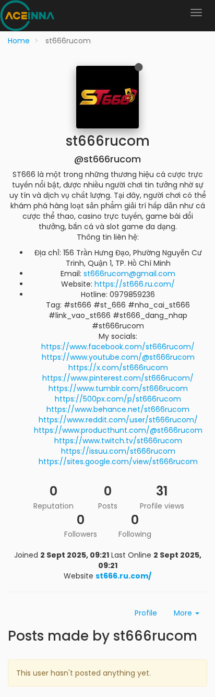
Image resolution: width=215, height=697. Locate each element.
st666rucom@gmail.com (129, 273)
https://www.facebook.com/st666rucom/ (118, 346)
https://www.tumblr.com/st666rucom (118, 388)
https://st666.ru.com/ (134, 284)
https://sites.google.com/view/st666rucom (118, 461)
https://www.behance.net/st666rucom (117, 409)
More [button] (184, 613)
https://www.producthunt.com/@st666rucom (118, 430)
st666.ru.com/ (123, 576)
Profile (146, 613)
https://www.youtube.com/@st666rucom (118, 357)
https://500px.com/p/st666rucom (118, 399)
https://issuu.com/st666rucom (118, 451)
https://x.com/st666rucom (118, 367)
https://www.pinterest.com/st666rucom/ (118, 378)
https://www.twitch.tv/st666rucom (118, 440)
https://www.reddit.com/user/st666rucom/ (118, 420)
